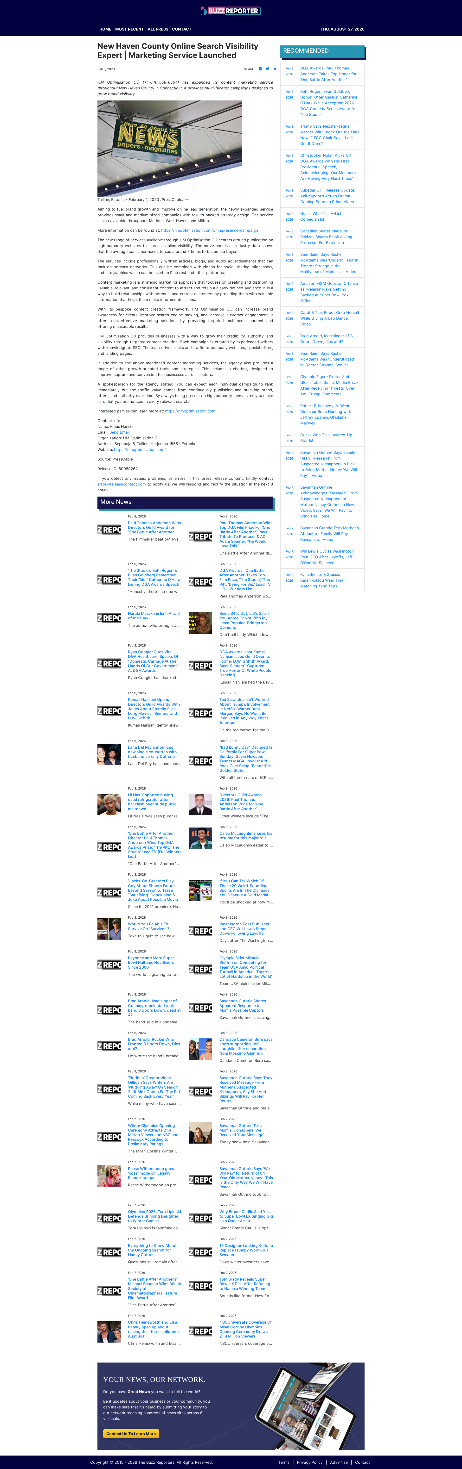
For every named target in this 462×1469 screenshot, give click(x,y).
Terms (283, 1462)
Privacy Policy (310, 1462)
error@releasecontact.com (121, 484)
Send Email (119, 432)
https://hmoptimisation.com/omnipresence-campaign (209, 230)
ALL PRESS (158, 29)
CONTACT (182, 29)
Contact (362, 1462)
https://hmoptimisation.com (190, 411)
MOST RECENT (129, 29)
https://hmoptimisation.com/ (140, 449)
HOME (105, 29)
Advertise (339, 1462)
